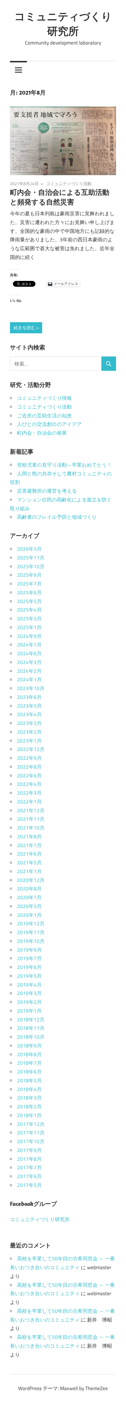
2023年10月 (31, 688)
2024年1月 (29, 679)
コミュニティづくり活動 (68, 183)
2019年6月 (29, 967)
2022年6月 (29, 775)
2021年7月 (29, 845)
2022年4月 (29, 784)
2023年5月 (29, 706)
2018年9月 (29, 1045)
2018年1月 (29, 1115)
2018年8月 (29, 1054)
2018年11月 (31, 1028)
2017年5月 (29, 1185)
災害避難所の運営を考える (47, 491)
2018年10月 (31, 1037)
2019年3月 (29, 993)
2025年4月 (29, 610)
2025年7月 (29, 584)
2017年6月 (29, 1176)
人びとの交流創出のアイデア (49, 424)
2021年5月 (29, 862)
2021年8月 (29, 836)
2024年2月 (29, 671)
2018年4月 (29, 1089)
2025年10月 (31, 566)
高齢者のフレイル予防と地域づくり (57, 517)
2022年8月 (29, 767)
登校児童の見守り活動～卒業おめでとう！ (64, 465)
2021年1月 (29, 871)
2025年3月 (29, 618)
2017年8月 (29, 1159)
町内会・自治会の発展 (42, 433)
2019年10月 (31, 941)
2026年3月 (29, 549)
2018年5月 (29, 1080)
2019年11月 (31, 932)
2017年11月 (31, 1132)
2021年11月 (31, 819)
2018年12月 (31, 1019)
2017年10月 (31, 1141)
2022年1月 (29, 801)
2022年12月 (31, 749)
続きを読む (24, 327)
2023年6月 (29, 697)
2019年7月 (29, 958)
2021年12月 (31, 810)
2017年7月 (29, 1167)
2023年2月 (29, 732)
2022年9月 (29, 758)
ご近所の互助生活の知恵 (44, 415)
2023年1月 (29, 741)
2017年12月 (31, 1124)
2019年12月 (31, 923)
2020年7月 (29, 897)
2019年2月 (29, 1002)
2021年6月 (29, 854)
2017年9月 (29, 1150)
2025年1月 (29, 627)
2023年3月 (29, 723)
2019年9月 (29, 950)
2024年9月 (29, 636)
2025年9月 (29, 575)
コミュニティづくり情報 (44, 398)
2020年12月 (31, 880)
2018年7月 (29, 1063)
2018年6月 (29, 1072)
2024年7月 (29, 644)
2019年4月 (29, 985)
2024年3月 (29, 662)
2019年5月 (29, 976)
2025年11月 (31, 557)
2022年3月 (29, 793)
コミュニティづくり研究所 (40, 1219)
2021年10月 (31, 828)
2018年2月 (29, 1106)
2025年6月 (29, 592)
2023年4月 (29, 714)
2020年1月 (29, 915)
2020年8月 (29, 888)
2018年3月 (29, 1098)
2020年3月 (29, 906)
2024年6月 (29, 653)
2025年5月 (29, 601)
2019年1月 (29, 1011)
